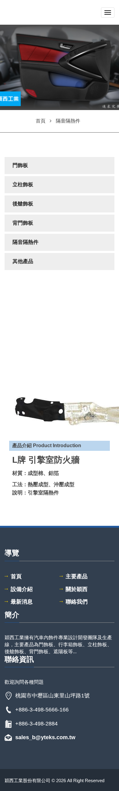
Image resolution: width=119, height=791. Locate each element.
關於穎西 (77, 589)
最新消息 (22, 602)
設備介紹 (22, 589)
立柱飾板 (23, 184)
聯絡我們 (77, 602)
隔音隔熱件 (25, 242)
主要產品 (77, 576)
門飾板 (20, 165)
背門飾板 (23, 223)
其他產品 (23, 261)
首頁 (16, 576)
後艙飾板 (23, 204)
